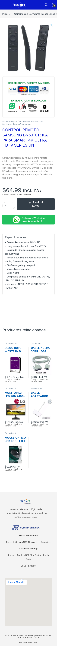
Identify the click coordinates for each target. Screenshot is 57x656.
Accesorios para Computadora (16, 121)
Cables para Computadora (37, 344)
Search (46, 5)
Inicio (5, 14)
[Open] (6, 5)
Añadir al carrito (37, 204)
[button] (51, 25)
